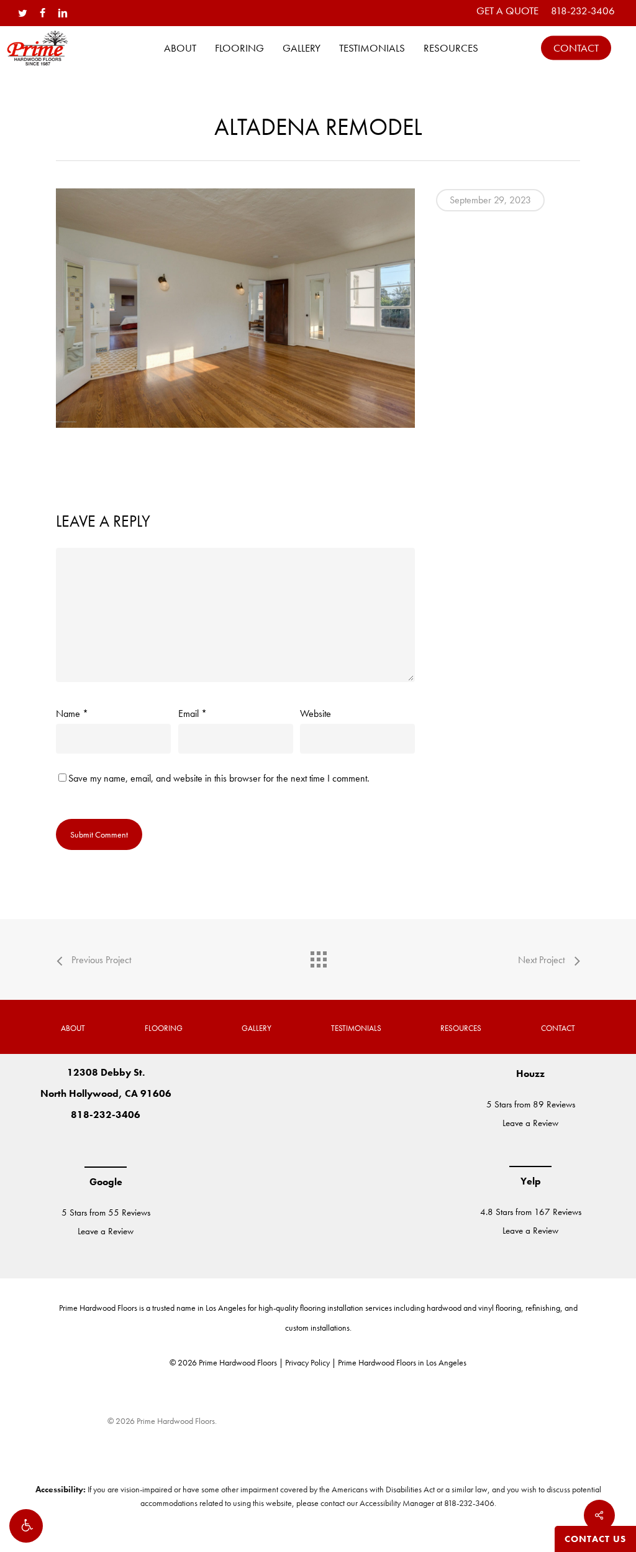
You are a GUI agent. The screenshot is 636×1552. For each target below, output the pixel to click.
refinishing (542, 1307)
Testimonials (356, 1028)
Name (72, 713)
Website (315, 713)
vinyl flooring (499, 1307)
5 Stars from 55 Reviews (105, 1212)
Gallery (256, 1028)
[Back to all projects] (318, 956)
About (73, 1028)
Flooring (164, 1028)
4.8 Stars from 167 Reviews (530, 1212)
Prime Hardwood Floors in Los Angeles (402, 1362)
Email (192, 713)
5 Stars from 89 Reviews (530, 1104)
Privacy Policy (307, 1362)
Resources (460, 1028)
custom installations (317, 1327)
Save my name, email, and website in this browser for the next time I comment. (219, 778)
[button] (26, 1526)
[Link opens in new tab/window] (68, 1146)
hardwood (444, 1307)
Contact (558, 1028)
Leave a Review (106, 1231)
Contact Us (595, 1539)
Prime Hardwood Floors (98, 1307)
